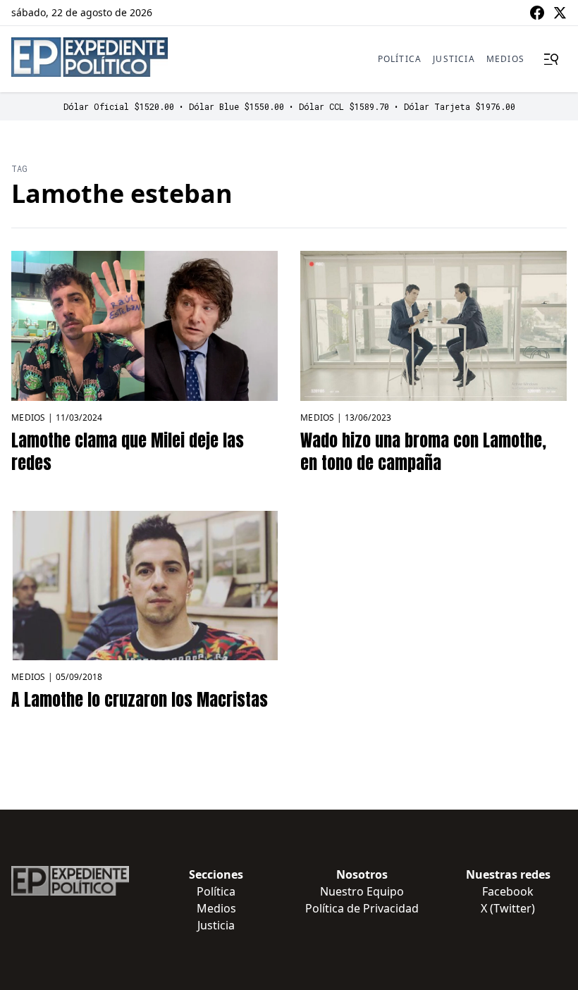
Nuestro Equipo (362, 891)
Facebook (508, 891)
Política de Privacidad (362, 908)
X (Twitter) (508, 908)
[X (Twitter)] (560, 13)
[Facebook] (537, 13)
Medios (505, 59)
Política (400, 59)
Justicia (454, 59)
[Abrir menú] (551, 59)
